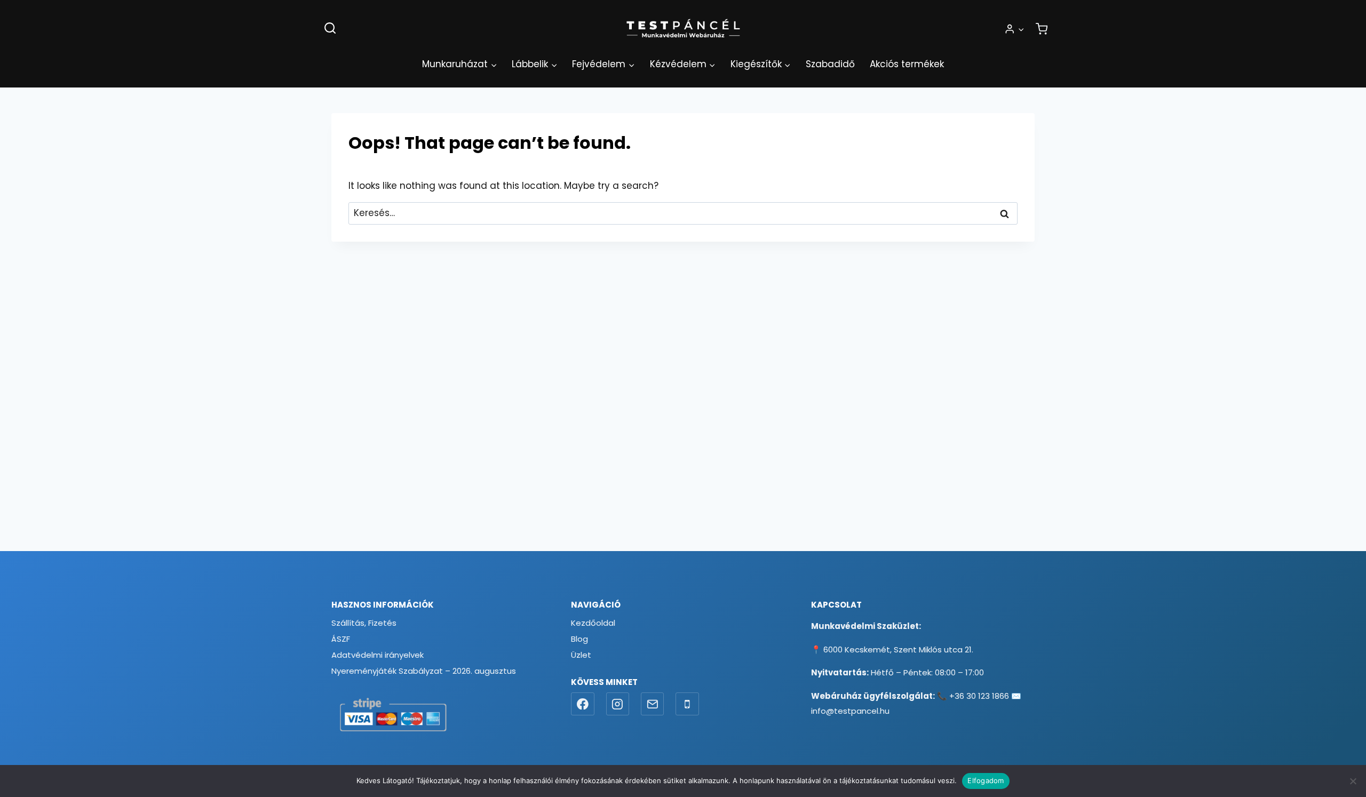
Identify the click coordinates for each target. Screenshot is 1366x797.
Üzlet (581, 654)
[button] (1020, 29)
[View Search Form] (330, 28)
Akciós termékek (907, 64)
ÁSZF (340, 638)
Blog (579, 638)
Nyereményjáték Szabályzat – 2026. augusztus (423, 670)
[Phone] (687, 704)
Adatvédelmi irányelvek (377, 654)
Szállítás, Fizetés (363, 622)
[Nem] (1352, 781)
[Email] (652, 704)
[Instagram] (618, 704)
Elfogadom (985, 780)
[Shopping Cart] (1041, 29)
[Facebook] (582, 704)
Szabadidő (830, 64)
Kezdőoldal (593, 622)
